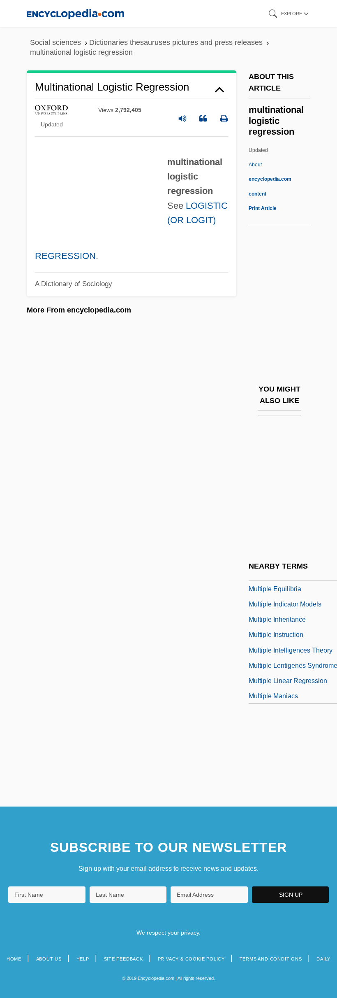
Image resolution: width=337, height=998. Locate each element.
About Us (49, 958)
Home (14, 958)
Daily (323, 958)
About (270, 179)
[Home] (75, 13)
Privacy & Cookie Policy (191, 958)
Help (82, 958)
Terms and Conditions (271, 958)
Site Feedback (123, 958)
